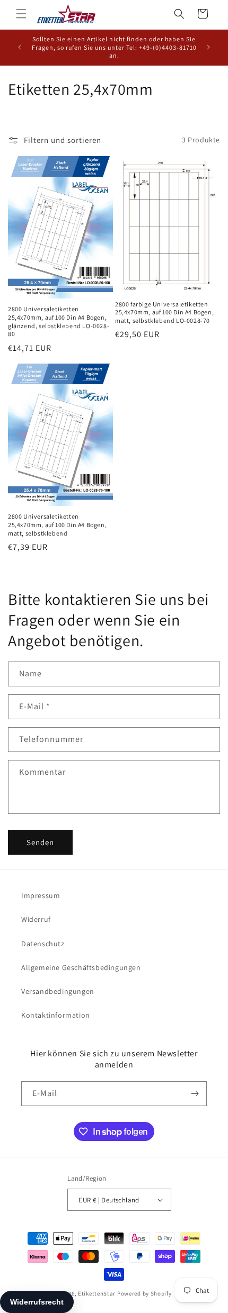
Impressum (40, 895)
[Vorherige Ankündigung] (19, 47)
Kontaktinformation (55, 1015)
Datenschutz (43, 943)
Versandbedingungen (57, 991)
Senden (40, 842)
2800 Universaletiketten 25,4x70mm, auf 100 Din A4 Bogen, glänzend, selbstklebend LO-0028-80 (58, 321)
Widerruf (36, 919)
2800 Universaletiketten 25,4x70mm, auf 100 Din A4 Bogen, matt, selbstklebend (57, 524)
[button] (21, 13)
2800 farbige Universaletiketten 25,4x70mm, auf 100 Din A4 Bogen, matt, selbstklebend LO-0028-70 (164, 312)
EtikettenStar (97, 1293)
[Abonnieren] (194, 1093)
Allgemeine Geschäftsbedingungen (81, 967)
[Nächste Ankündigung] (208, 47)
